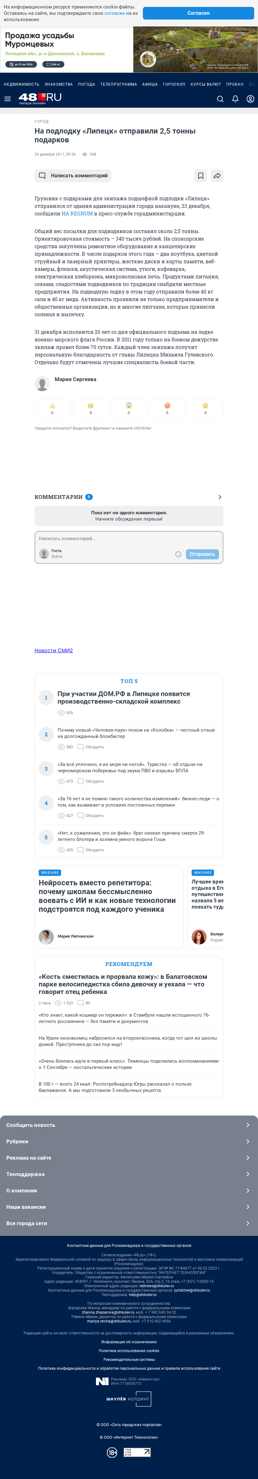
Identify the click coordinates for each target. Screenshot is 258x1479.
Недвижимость (22, 84)
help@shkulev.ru (143, 1295)
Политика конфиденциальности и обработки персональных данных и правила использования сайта (129, 1368)
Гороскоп (174, 84)
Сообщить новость (30, 1125)
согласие (114, 13)
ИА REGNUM (77, 213)
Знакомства (59, 84)
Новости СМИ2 (54, 650)
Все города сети (26, 1223)
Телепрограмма (118, 84)
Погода (86, 84)
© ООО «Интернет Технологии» (129, 1437)
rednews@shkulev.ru (156, 1286)
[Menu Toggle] (7, 99)
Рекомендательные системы (129, 1359)
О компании (21, 1190)
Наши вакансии (26, 1207)
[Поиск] (220, 99)
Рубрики (17, 1141)
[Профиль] (250, 99)
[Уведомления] (235, 99)
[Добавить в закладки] (200, 175)
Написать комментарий (79, 176)
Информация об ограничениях (129, 1342)
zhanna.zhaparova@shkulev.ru (108, 1312)
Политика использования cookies (129, 1351)
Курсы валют (206, 84)
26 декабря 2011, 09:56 (55, 154)
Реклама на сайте (28, 1158)
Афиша (150, 84)
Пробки (235, 84)
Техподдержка (25, 1174)
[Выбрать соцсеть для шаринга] (217, 175)
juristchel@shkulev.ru (192, 1290)
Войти (57, 556)
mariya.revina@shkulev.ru (109, 1321)
